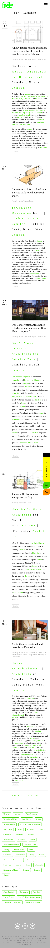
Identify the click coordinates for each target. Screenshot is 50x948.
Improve (19, 348)
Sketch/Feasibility (9, 892)
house (27, 94)
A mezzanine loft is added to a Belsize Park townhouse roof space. (29, 192)
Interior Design (29, 201)
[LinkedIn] (17, 926)
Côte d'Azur (7, 855)
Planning (36, 553)
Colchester (21, 840)
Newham (38, 860)
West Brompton (31, 814)
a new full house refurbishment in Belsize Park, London (30, 97)
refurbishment (36, 380)
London (18, 87)
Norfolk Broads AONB (11, 845)
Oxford (38, 819)
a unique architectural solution (28, 123)
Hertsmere (19, 834)
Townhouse (22, 207)
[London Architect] (7, 5)
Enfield (32, 840)
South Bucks (7, 829)
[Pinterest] (32, 926)
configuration (37, 740)
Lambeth (18, 865)
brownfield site (38, 750)
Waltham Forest (19, 850)
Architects (22, 514)
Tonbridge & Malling (10, 819)
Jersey (32, 855)
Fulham (19, 829)
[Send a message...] (46, 485)
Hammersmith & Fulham (11, 860)
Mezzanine (22, 213)
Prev (14, 795)
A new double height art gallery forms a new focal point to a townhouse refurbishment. (29, 51)
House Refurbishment (31, 653)
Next (36, 795)
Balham (41, 855)
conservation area (33, 569)
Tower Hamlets (8, 840)
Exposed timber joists (29, 443)
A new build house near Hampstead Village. (25, 496)
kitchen (38, 400)
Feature (27, 860)
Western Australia (9, 824)
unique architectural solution (24, 396)
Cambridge (7, 834)
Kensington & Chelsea (10, 870)
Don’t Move (23, 343)
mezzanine (34, 274)
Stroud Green (26, 819)
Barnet (31, 850)
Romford (41, 829)
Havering (6, 814)
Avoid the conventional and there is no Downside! (27, 646)
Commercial (24, 892)
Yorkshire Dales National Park (30, 824)
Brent (28, 865)
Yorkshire (30, 829)
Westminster (39, 865)
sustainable (18, 592)
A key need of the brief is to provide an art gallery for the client (29, 111)
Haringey (31, 834)
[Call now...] (46, 491)
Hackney (37, 870)
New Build (27, 503)
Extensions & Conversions (12, 902)
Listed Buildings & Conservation (35, 59)
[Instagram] (25, 926)
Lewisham (18, 814)
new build (34, 543)
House (17, 71)
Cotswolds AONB (30, 845)
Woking (6, 850)
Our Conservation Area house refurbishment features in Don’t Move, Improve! (30, 328)
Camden (15, 151)
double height (25, 115)
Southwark (7, 865)
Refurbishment (25, 668)
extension (16, 380)
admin (21, 59)
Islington (26, 870)
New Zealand (20, 855)
